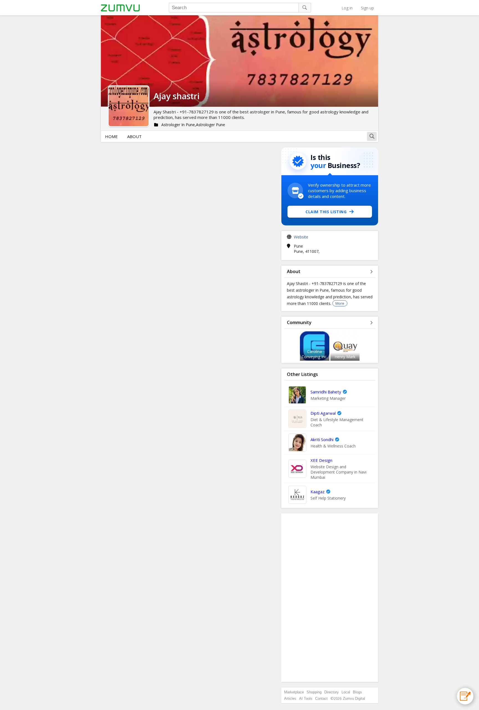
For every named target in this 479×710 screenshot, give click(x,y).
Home (111, 136)
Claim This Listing (325, 211)
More (339, 303)
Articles (290, 698)
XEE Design (321, 460)
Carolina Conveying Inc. (314, 354)
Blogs (357, 692)
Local (346, 692)
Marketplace (294, 692)
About (134, 136)
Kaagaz (317, 491)
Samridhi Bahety (325, 392)
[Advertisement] (329, 598)
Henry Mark (345, 356)
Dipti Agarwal (323, 413)
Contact (321, 698)
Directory (331, 692)
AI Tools (305, 698)
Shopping (314, 692)
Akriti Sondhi (321, 439)
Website (301, 237)
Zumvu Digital (354, 698)
